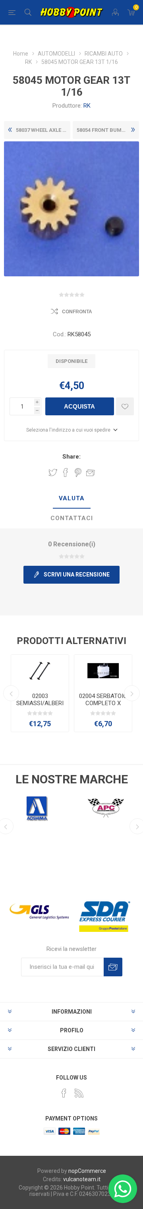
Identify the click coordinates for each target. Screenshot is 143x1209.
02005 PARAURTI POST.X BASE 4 (40, 699)
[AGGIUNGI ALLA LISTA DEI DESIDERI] (125, 406)
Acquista (79, 406)
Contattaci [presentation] (71, 518)
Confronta (77, 311)
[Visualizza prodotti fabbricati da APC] (37, 808)
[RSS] (79, 1093)
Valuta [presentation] (72, 498)
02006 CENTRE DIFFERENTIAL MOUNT (103, 703)
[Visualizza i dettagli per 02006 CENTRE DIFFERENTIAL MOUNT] (103, 670)
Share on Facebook (65, 472)
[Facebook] (64, 1093)
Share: (71, 456)
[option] (40, 693)
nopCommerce (87, 1171)
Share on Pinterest (78, 472)
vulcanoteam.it (81, 1179)
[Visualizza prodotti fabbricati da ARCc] (105, 808)
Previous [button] (11, 693)
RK (87, 105)
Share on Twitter (52, 472)
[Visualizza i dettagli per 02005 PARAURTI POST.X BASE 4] (40, 670)
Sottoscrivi (113, 967)
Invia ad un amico (90, 472)
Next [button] (132, 693)
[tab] (71, 499)
